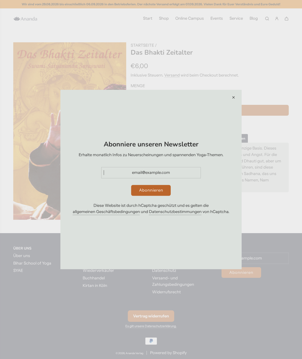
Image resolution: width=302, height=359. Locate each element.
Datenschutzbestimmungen (175, 211)
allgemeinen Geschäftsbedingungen (106, 211)
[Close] (233, 97)
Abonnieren (151, 190)
